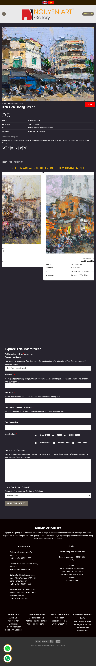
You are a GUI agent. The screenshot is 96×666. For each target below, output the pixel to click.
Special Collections (60, 621)
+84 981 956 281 (78, 552)
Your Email (10, 393)
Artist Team (60, 618)
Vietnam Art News (36, 618)
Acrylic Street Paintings (35, 140)
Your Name (10, 375)
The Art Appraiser (13, 627)
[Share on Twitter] (12, 148)
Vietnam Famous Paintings (36, 621)
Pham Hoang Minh (15, 103)
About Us (13, 618)
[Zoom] (5, 98)
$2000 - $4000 (45, 442)
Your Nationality (12, 422)
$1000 (59, 435)
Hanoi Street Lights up (48, 261)
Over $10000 (82, 442)
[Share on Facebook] (8, 148)
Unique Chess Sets (59, 624)
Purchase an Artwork (82, 621)
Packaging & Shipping (82, 624)
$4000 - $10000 (64, 442)
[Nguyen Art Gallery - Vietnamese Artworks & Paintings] (48, 14)
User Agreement (82, 627)
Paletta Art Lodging (13, 630)
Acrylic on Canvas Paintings (17, 140)
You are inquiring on (14, 357)
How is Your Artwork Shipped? (17, 487)
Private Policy (83, 630)
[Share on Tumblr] (25, 148)
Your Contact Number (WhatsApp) (19, 407)
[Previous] (3, 258)
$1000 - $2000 (74, 435)
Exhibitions (13, 624)
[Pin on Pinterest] (21, 148)
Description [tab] (7, 162)
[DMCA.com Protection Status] (48, 655)
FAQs (82, 618)
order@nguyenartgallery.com (72, 568)
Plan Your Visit (13, 621)
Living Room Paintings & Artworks (73, 140)
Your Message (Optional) (15, 450)
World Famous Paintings (36, 624)
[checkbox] (36, 435)
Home (4, 103)
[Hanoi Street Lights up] (48, 214)
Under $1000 (45, 435)
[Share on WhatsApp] (4, 148)
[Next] (93, 258)
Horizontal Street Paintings (52, 140)
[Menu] (4, 14)
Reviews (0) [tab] (18, 162)
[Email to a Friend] (16, 148)
